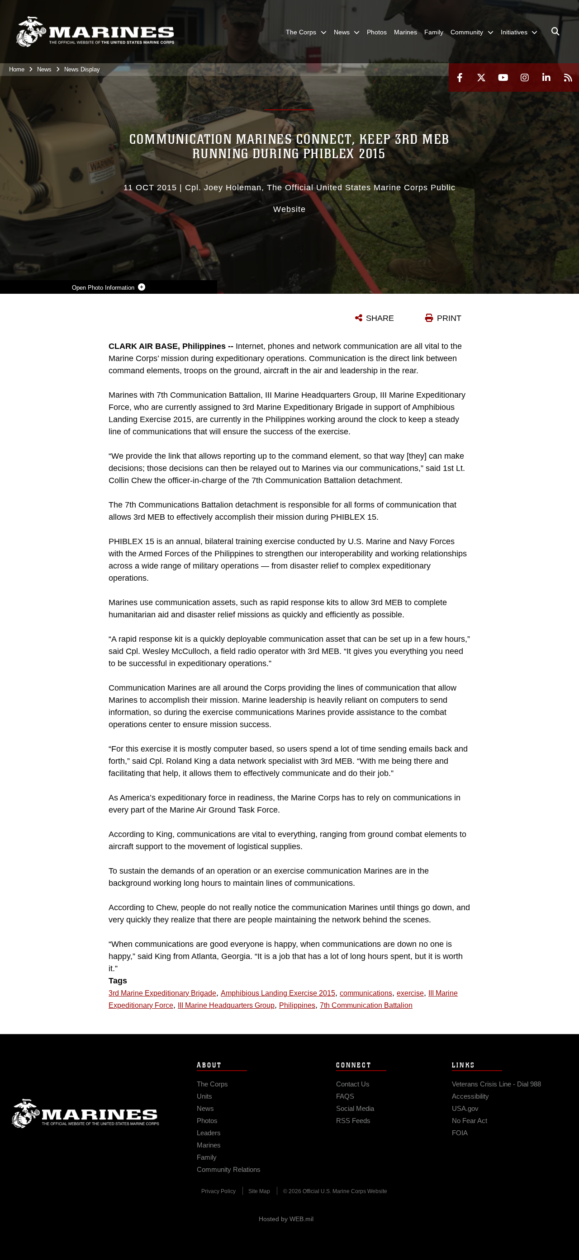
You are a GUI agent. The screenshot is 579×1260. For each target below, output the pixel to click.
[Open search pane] (555, 31)
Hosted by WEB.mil (286, 1218)
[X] (481, 77)
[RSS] (568, 77)
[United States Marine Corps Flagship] (95, 31)
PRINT (449, 318)
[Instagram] (525, 77)
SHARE (380, 318)
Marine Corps (85, 1113)
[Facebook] (459, 77)
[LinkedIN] (546, 77)
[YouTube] (503, 77)
